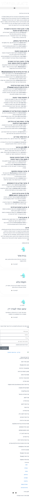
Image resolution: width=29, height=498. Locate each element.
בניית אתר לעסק (25, 404)
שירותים (26, 474)
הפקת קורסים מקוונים (24, 387)
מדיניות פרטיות (24, 487)
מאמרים (26, 477)
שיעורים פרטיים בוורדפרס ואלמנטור (20, 423)
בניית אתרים (26, 436)
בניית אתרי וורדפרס (24, 358)
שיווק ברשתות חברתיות (23, 371)
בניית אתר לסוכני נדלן (24, 414)
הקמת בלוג (21, 282)
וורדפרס (26, 481)
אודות (26, 471)
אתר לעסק (26, 397)
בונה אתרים (26, 400)
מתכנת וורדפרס (25, 449)
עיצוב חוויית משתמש (24, 427)
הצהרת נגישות (24, 484)
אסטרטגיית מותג (25, 374)
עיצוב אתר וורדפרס (24, 420)
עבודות (26, 468)
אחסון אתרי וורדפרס (24, 368)
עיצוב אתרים (26, 381)
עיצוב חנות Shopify (24, 365)
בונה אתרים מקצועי (24, 459)
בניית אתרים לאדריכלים (23, 440)
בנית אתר (22, 256)
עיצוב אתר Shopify (24, 453)
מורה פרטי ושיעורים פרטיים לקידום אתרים (19, 443)
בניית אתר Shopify (24, 456)
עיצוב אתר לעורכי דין (17, 309)
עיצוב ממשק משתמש (24, 430)
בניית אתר (26, 407)
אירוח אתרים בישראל (24, 394)
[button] (14, 8)
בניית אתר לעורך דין (24, 433)
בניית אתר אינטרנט (24, 417)
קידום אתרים (26, 410)
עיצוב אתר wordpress (24, 446)
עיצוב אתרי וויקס (25, 361)
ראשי (26, 464)
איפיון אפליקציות (25, 391)
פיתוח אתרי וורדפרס (24, 378)
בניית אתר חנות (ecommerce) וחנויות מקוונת (18, 384)
